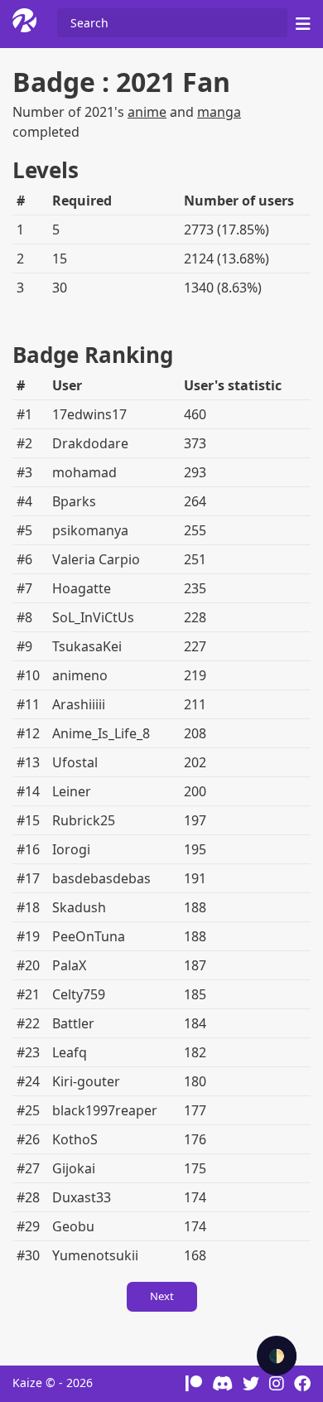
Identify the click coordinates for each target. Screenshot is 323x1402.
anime (147, 112)
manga (219, 112)
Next (162, 1295)
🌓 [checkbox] (276, 1355)
